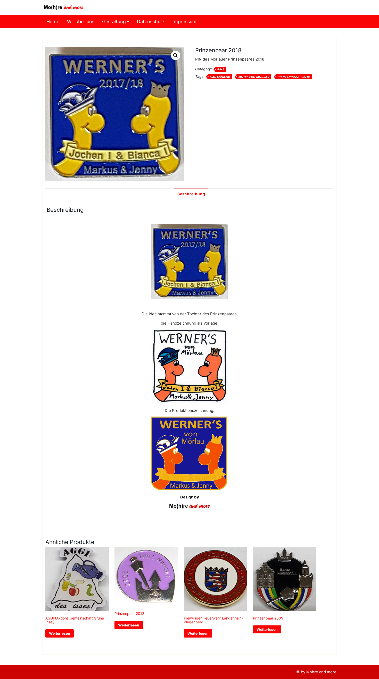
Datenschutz (151, 21)
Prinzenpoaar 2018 (294, 77)
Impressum (184, 21)
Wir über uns (80, 21)
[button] (175, 55)
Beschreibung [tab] (191, 194)
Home (52, 21)
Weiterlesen (59, 633)
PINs (220, 69)
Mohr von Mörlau (254, 77)
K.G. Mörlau (220, 77)
